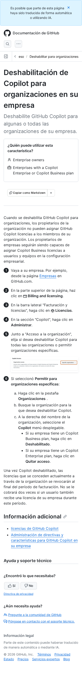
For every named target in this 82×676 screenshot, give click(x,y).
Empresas (47, 276)
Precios (23, 659)
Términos (44, 654)
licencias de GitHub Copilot (35, 528)
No (31, 586)
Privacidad (62, 654)
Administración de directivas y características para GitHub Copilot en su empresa (44, 540)
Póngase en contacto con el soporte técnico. (41, 621)
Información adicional (32, 516)
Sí (14, 586)
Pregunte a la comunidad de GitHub (35, 615)
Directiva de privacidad (18, 594)
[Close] (69, 7)
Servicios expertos (46, 659)
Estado (9, 659)
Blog (66, 659)
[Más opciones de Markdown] (51, 192)
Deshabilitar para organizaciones (54, 56)
